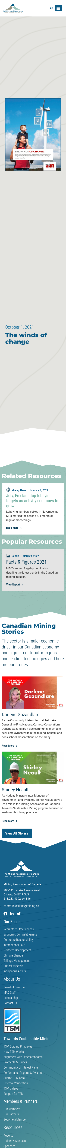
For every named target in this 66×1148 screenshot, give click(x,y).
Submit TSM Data (14, 1078)
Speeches (9, 1146)
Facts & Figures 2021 (26, 562)
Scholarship (11, 997)
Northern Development (17, 950)
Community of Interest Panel (21, 1067)
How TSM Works (14, 1051)
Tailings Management (17, 960)
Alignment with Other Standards (23, 1057)
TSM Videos (11, 1088)
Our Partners (11, 1114)
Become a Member (15, 1119)
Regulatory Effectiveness (19, 929)
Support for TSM (13, 1093)
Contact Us (10, 1003)
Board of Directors (15, 987)
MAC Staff (10, 992)
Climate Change (13, 955)
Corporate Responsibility (19, 939)
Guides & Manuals (15, 1140)
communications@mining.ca (21, 906)
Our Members (12, 1109)
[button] (58, 8)
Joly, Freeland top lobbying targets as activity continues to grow (32, 500)
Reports (8, 1135)
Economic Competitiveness (20, 934)
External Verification (16, 1083)
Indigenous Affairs (15, 971)
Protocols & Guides (15, 1062)
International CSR (14, 945)
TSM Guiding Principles (18, 1046)
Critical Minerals (13, 966)
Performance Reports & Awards (23, 1072)
